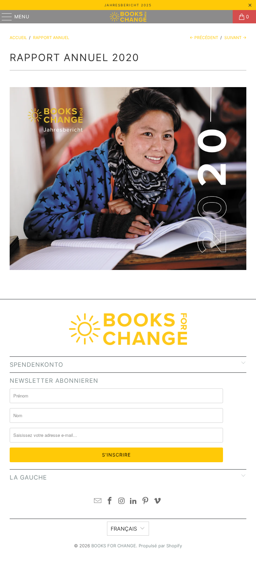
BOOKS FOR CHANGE (113, 545)
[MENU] (3, 16)
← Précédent (204, 37)
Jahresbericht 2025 (128, 5)
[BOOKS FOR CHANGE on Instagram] (122, 501)
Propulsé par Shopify (160, 545)
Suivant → (235, 37)
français (124, 528)
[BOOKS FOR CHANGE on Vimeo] (157, 501)
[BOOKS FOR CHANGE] (128, 16)
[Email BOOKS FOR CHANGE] (98, 501)
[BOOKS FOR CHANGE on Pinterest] (146, 501)
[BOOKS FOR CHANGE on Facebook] (110, 501)
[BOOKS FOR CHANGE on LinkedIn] (134, 501)
